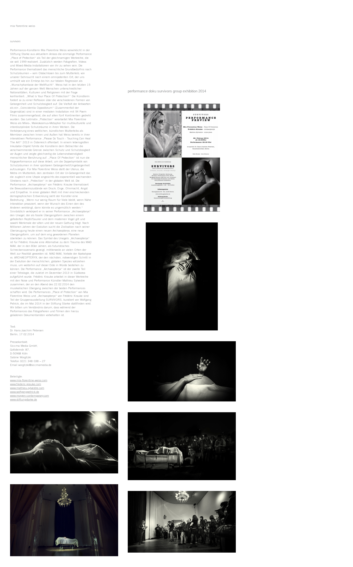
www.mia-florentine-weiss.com (28, 380)
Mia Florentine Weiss (22, 26)
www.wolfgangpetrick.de (24, 392)
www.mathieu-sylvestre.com (27, 388)
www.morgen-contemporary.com (29, 395)
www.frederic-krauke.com (25, 384)
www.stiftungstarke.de (23, 399)
